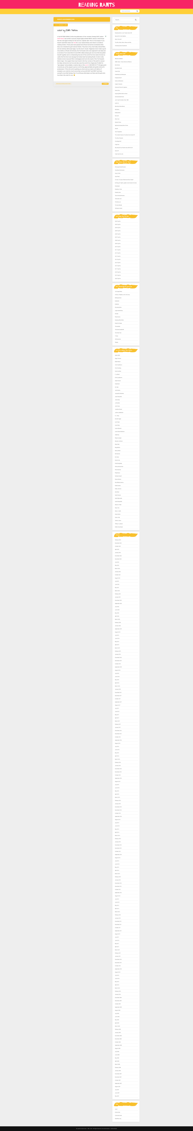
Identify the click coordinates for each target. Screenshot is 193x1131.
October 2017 (118, 698)
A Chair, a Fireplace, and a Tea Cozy (122, 294)
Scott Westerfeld (118, 501)
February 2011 (118, 953)
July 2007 (117, 1089)
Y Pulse (116, 336)
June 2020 (117, 609)
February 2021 (118, 593)
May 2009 (117, 1019)
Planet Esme (117, 316)
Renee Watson (118, 479)
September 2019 (118, 628)
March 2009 (117, 1026)
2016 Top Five (118, 265)
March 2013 (117, 873)
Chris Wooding (118, 368)
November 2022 (118, 559)
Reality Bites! (117, 112)
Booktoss (117, 304)
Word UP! (117, 150)
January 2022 (118, 571)
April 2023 (117, 549)
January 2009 (118, 1032)
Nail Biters (117, 109)
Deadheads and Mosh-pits (120, 74)
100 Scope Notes (118, 291)
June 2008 (117, 1054)
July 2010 (117, 975)
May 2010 (117, 981)
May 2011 (117, 943)
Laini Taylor (117, 422)
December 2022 (118, 555)
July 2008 (117, 1051)
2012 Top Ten (117, 253)
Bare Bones (117, 65)
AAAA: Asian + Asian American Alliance (123, 61)
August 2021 (117, 578)
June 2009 (117, 1016)
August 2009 (117, 1010)
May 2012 (117, 905)
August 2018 (117, 670)
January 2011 (118, 956)
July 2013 (117, 860)
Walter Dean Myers (119, 526)
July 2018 (117, 673)
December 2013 (118, 845)
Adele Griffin (117, 355)
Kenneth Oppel (118, 418)
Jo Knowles (117, 402)
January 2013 (118, 880)
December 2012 (118, 883)
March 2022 (117, 568)
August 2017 (117, 705)
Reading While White (119, 320)
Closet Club (117, 71)
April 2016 (117, 756)
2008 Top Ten (117, 240)
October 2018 (118, 663)
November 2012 (118, 886)
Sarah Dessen (118, 495)
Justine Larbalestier (119, 412)
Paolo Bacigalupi (118, 463)
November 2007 (118, 1077)
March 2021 (117, 590)
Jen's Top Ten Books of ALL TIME (122, 100)
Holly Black (117, 383)
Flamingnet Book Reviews (120, 167)
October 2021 (118, 574)
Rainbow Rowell (118, 476)
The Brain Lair (118, 202)
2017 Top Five (118, 268)
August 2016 (117, 743)
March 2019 (117, 648)
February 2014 (118, 838)
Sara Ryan (117, 491)
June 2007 (117, 1092)
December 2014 (118, 806)
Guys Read (117, 176)
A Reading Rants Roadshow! (121, 45)
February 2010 (118, 991)
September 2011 (118, 930)
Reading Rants (96, 5)
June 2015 (117, 787)
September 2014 (118, 816)
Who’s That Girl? (118, 39)
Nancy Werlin (117, 450)
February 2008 (118, 1067)
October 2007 (118, 1080)
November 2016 (118, 733)
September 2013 (118, 854)
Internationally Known (119, 96)
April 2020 (117, 616)
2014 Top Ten (117, 259)
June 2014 (117, 825)
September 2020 (118, 603)
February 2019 (118, 651)
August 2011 (117, 934)
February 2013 (118, 876)
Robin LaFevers (118, 488)
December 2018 (118, 657)
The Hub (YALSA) (118, 205)
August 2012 (117, 895)
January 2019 (118, 654)
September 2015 (118, 778)
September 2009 (118, 1007)
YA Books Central (118, 208)
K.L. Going (117, 415)
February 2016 (118, 762)
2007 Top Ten (117, 237)
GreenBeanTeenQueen (119, 170)
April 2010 (117, 984)
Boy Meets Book (118, 68)
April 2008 (117, 1061)
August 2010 (117, 972)
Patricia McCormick (119, 466)
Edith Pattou (60, 38)
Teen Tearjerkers (118, 131)
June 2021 (117, 584)
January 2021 (118, 597)
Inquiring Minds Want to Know (121, 93)
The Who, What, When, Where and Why (123, 42)
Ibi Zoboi (116, 387)
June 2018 (117, 676)
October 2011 (118, 927)
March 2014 (117, 835)
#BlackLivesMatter (119, 58)
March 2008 (117, 1064)
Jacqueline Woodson (119, 393)
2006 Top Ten (117, 234)
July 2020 (117, 606)
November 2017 (118, 695)
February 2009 (118, 1029)
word (86, 65)
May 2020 (117, 613)
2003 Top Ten (117, 224)
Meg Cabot (117, 444)
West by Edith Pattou (67, 30)
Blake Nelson (117, 361)
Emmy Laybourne (118, 377)
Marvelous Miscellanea (120, 106)
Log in (116, 1109)
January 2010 (118, 994)
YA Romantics (118, 339)
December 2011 (118, 921)
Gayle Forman (118, 380)
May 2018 (117, 679)
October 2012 (118, 889)
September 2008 (118, 1045)
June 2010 (117, 978)
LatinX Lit (117, 103)
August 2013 (117, 857)
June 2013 (117, 864)
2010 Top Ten (117, 246)
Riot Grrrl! (117, 115)
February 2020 (118, 622)
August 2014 (117, 819)
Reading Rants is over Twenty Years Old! (123, 32)
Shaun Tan (117, 507)
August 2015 (117, 781)
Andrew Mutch (114, 1128)
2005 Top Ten (117, 230)
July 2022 (117, 562)
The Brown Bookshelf (119, 329)
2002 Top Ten (117, 221)
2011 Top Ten (117, 249)
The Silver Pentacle (119, 138)
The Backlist (117, 326)
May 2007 (117, 1096)
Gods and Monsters (119, 80)
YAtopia (116, 342)
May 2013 (117, 867)
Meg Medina (117, 447)
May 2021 (117, 587)
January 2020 (118, 625)
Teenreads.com (118, 198)
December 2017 (118, 692)
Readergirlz (117, 186)
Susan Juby (117, 517)
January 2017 (118, 727)
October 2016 (118, 737)
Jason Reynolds (118, 396)
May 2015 (117, 791)
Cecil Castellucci (118, 364)
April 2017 (117, 717)
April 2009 (117, 1023)
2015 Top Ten (117, 262)
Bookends (117, 301)
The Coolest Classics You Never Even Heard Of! (125, 134)
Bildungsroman (118, 297)
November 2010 (118, 962)
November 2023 (118, 543)
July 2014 (117, 822)
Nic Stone (117, 457)
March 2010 (117, 988)
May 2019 (117, 641)
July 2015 (117, 784)
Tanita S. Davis (118, 520)
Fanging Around (118, 77)
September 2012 (118, 892)
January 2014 (118, 841)
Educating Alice (118, 307)
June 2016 (117, 749)
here (75, 42)
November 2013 (118, 848)
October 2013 (118, 851)
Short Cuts (117, 119)
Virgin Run (117, 144)
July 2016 (117, 746)
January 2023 (118, 552)
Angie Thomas (118, 358)
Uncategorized (118, 141)
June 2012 (117, 902)
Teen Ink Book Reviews (120, 195)
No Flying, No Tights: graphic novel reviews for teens (126, 182)
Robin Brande (118, 485)
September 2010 (118, 969)
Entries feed (117, 1112)
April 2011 (117, 946)
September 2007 (118, 1083)
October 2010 (118, 965)
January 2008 (118, 1070)
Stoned (116, 128)
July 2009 (117, 1013)
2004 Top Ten (117, 227)
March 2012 (117, 911)
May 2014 (117, 829)
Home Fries (117, 90)
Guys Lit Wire (117, 173)
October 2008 (118, 1042)
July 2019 (117, 635)
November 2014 (118, 810)
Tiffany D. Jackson (119, 523)
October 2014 (118, 813)
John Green (117, 406)
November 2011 (118, 924)
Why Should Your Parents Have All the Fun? (124, 147)
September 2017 (118, 702)
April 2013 (117, 870)
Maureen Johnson (119, 441)
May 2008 (117, 1058)
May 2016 (117, 752)
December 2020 (118, 600)
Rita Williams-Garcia (119, 482)
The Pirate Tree (118, 332)
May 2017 (117, 714)
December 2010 (118, 959)
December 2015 (118, 768)
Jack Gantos (117, 390)
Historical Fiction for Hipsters (121, 87)
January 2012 (118, 918)
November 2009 (118, 1000)
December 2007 (118, 1073)
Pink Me (116, 313)
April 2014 (117, 832)
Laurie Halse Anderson (119, 431)
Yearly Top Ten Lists (119, 154)
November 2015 (118, 771)
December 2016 (118, 730)
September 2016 (118, 740)
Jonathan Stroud (118, 409)
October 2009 (118, 1003)
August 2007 (117, 1086)
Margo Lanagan (118, 437)
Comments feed (118, 1115)
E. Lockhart (117, 374)
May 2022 (117, 565)
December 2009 (118, 997)
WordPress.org (118, 1118)
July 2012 (117, 899)
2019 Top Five (118, 275)
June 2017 (117, 711)
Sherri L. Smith (118, 511)
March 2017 (117, 721)
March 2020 (117, 619)
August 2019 (117, 632)
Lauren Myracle (118, 428)
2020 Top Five (118, 278)
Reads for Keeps (118, 323)
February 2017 (118, 724)
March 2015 (117, 797)
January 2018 (118, 689)
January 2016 (118, 765)
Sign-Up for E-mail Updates (120, 36)
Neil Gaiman (117, 453)
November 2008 (118, 1038)
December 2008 (118, 1035)
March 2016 (117, 759)
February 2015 (118, 800)
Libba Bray (117, 434)
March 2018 (117, 686)
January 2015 (118, 803)
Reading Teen (118, 192)
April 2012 (117, 908)
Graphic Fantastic (118, 84)
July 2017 (117, 708)
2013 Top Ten (117, 256)
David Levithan (118, 371)
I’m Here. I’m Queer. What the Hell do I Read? (124, 179)
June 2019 (117, 638)
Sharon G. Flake (118, 504)
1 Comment (105, 83)
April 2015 (117, 794)
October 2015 (118, 775)
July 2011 (117, 937)
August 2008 (117, 1048)
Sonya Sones (117, 514)
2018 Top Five (118, 272)
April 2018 (117, 682)
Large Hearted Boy (119, 310)
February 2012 (118, 914)
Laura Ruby (117, 425)
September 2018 (118, 667)
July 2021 (117, 581)
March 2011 (117, 949)
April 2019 (117, 644)
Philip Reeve (117, 472)
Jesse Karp (117, 399)
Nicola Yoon (117, 460)
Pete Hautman (118, 469)
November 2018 (118, 660)
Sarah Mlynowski (118, 498)
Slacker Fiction (118, 122)
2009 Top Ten (117, 243)
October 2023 (118, 546)
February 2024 (118, 539)
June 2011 (117, 940)
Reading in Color (118, 189)
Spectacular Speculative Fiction (63, 83)
